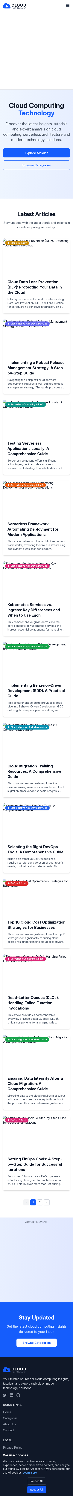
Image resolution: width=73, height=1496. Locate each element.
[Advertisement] (36, 50)
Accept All (36, 1489)
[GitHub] (18, 1395)
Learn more (30, 1472)
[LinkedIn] (11, 1395)
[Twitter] (5, 1395)
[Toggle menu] (68, 5)
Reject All (37, 1481)
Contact (8, 1430)
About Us (9, 1424)
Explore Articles (36, 153)
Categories (10, 1418)
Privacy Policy (12, 1447)
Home (7, 1412)
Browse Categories (36, 165)
